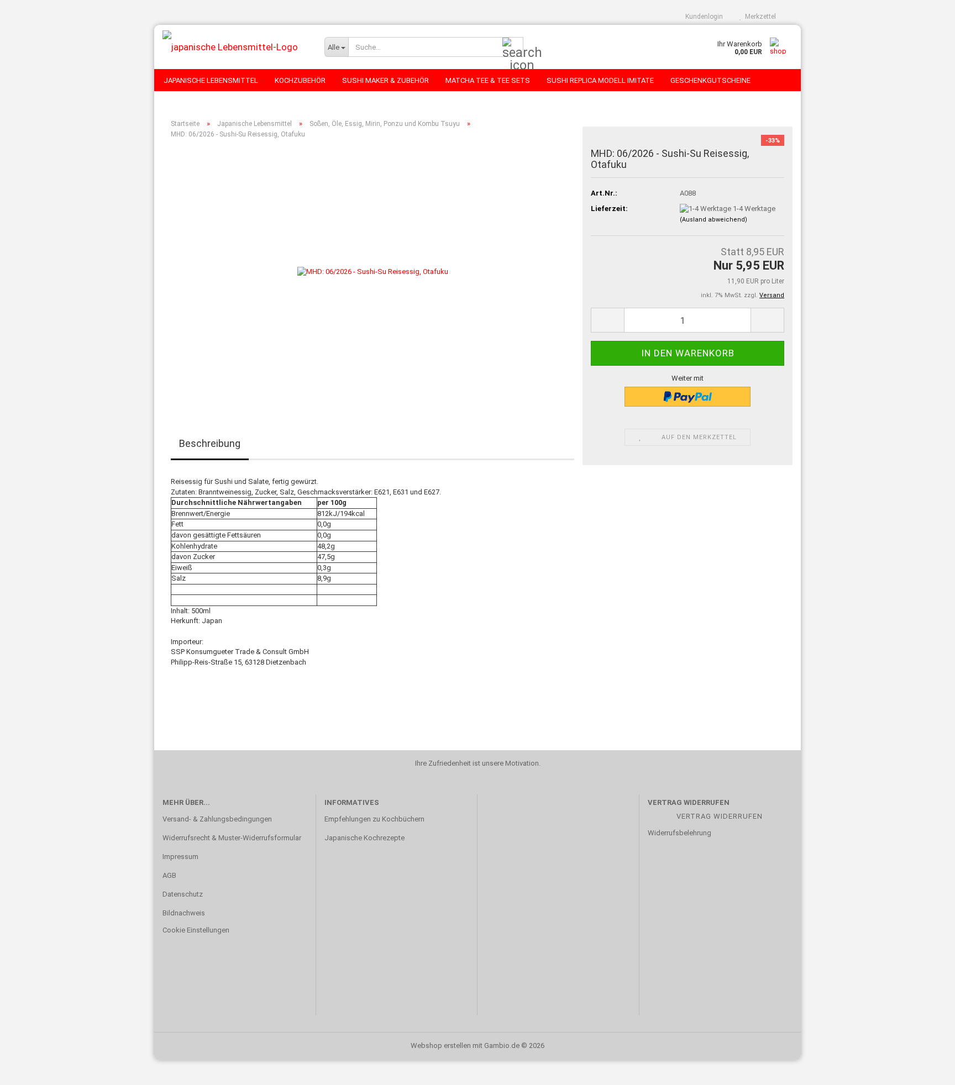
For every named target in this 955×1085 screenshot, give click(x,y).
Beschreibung (209, 443)
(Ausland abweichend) (713, 219)
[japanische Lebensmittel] (235, 47)
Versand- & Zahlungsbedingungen (217, 819)
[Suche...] (512, 47)
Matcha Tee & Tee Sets (487, 80)
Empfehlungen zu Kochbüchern (374, 819)
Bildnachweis (183, 913)
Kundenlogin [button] (702, 16)
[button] (607, 320)
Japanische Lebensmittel (211, 80)
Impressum (180, 856)
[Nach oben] (924, 1068)
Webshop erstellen (441, 1045)
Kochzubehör (300, 80)
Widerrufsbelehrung (679, 833)
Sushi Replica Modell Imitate (600, 80)
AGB (169, 875)
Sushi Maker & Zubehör (385, 80)
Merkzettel (759, 16)
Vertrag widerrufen (719, 816)
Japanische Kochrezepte (364, 838)
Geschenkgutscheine (710, 80)
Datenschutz (182, 894)
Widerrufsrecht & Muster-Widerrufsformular (231, 838)
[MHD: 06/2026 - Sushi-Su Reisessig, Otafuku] (372, 271)
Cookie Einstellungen (195, 930)
